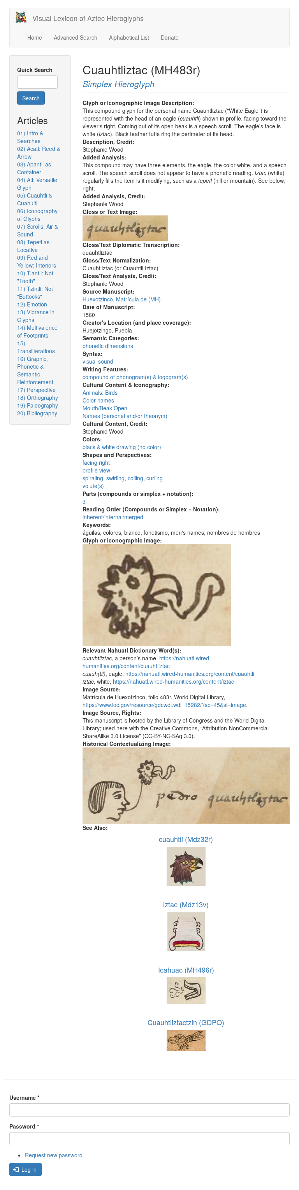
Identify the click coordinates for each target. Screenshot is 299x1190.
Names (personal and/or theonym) (125, 416)
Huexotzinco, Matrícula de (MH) (122, 299)
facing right (96, 462)
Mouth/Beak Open (105, 408)
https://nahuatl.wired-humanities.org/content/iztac (173, 681)
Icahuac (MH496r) (186, 969)
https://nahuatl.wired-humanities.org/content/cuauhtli (189, 673)
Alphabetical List (129, 37)
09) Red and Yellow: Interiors (36, 261)
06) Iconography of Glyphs (37, 214)
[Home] (24, 17)
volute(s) (93, 486)
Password (24, 1126)
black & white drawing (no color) (122, 447)
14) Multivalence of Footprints (37, 331)
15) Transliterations (36, 347)
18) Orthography (37, 397)
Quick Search (35, 70)
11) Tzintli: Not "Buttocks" (35, 292)
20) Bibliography (37, 413)
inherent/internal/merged (113, 517)
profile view (96, 470)
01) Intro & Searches (30, 137)
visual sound (98, 361)
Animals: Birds (100, 392)
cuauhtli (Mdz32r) (186, 839)
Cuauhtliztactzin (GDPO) (186, 1022)
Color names (98, 400)
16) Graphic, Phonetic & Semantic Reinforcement (35, 370)
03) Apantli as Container (34, 168)
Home (34, 37)
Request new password (54, 1155)
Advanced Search (75, 37)
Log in (28, 1169)
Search (31, 98)
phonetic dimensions (108, 346)
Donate (170, 37)
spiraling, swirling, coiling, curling (123, 478)
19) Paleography (37, 405)
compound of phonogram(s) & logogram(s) (135, 377)
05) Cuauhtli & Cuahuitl (34, 199)
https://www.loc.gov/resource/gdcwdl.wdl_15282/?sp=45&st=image (164, 705)
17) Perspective (36, 390)
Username (24, 1097)
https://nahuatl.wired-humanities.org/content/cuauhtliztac (147, 662)
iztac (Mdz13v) (186, 904)
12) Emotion (32, 304)
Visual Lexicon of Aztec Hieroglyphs (88, 18)
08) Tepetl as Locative (33, 246)
